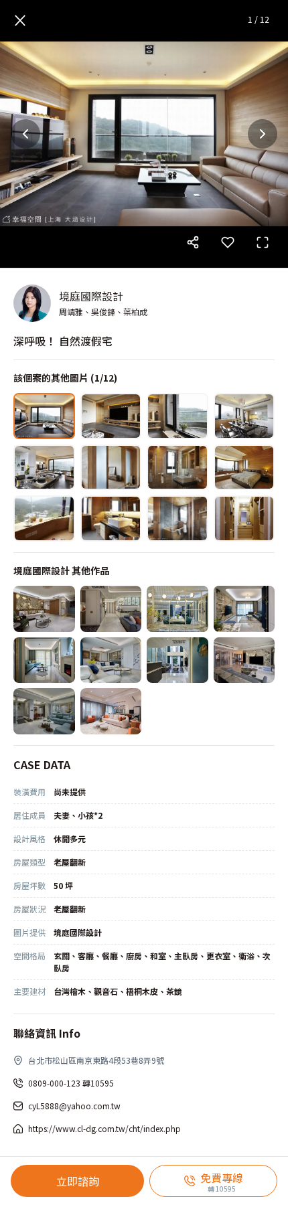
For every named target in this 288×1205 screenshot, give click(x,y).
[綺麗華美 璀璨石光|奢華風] (177, 609)
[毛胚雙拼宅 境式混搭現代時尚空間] (111, 711)
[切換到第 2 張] (111, 416)
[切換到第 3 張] (177, 416)
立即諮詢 (77, 1181)
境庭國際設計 (91, 296)
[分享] (193, 242)
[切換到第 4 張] (244, 416)
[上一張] (25, 134)
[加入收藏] (227, 242)
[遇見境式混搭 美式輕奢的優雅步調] (111, 660)
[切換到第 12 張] (244, 518)
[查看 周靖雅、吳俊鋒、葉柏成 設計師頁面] (32, 303)
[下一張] (262, 134)
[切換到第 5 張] (44, 468)
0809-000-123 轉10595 (71, 1083)
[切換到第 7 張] (177, 468)
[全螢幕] (262, 242)
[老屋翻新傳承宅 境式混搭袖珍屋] (44, 660)
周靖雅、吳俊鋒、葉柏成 (103, 311)
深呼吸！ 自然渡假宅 (63, 341)
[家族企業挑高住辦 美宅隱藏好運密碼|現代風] (177, 660)
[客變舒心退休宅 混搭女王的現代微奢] (44, 711)
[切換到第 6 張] (111, 468)
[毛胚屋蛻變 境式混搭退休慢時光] (44, 609)
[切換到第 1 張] (44, 416)
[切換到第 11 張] (177, 518)
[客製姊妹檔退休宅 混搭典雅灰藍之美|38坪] (244, 609)
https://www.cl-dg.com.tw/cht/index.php (104, 1128)
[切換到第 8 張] (244, 468)
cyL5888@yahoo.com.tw (74, 1105)
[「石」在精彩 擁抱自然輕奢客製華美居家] (244, 660)
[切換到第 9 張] (44, 518)
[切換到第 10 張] (111, 518)
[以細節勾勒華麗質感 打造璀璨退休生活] (111, 609)
